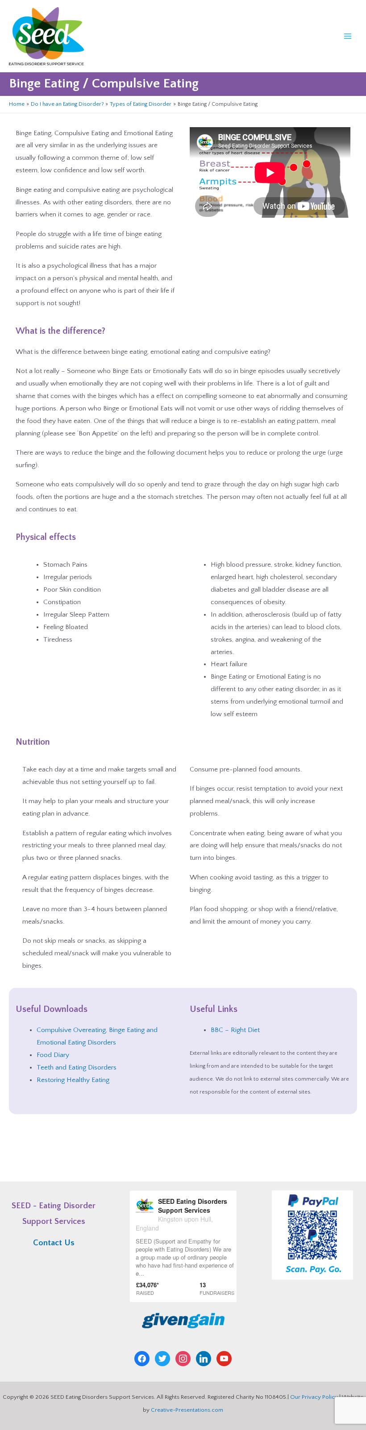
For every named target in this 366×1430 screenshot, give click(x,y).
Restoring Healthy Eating (73, 1080)
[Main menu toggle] (347, 36)
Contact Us (54, 1243)
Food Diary (53, 1055)
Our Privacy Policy (314, 1397)
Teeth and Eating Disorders (76, 1067)
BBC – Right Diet (235, 1030)
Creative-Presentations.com (187, 1410)
